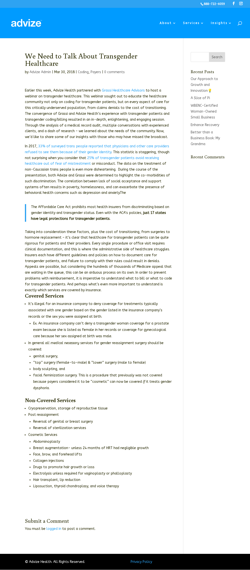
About (166, 23)
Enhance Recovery (205, 125)
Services (191, 23)
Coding (83, 72)
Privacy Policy (141, 562)
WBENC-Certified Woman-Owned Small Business (204, 111)
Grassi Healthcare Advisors (123, 90)
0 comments (114, 72)
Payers (96, 72)
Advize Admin (40, 72)
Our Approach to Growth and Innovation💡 (204, 85)
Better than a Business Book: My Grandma (205, 138)
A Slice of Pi (200, 98)
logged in (53, 529)
